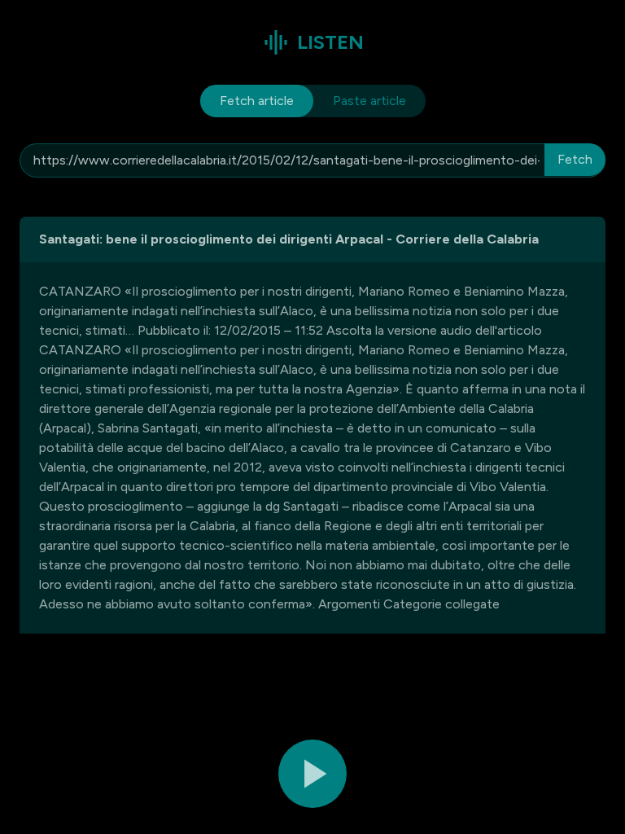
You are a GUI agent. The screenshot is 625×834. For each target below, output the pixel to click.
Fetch (574, 159)
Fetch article (257, 100)
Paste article (369, 100)
